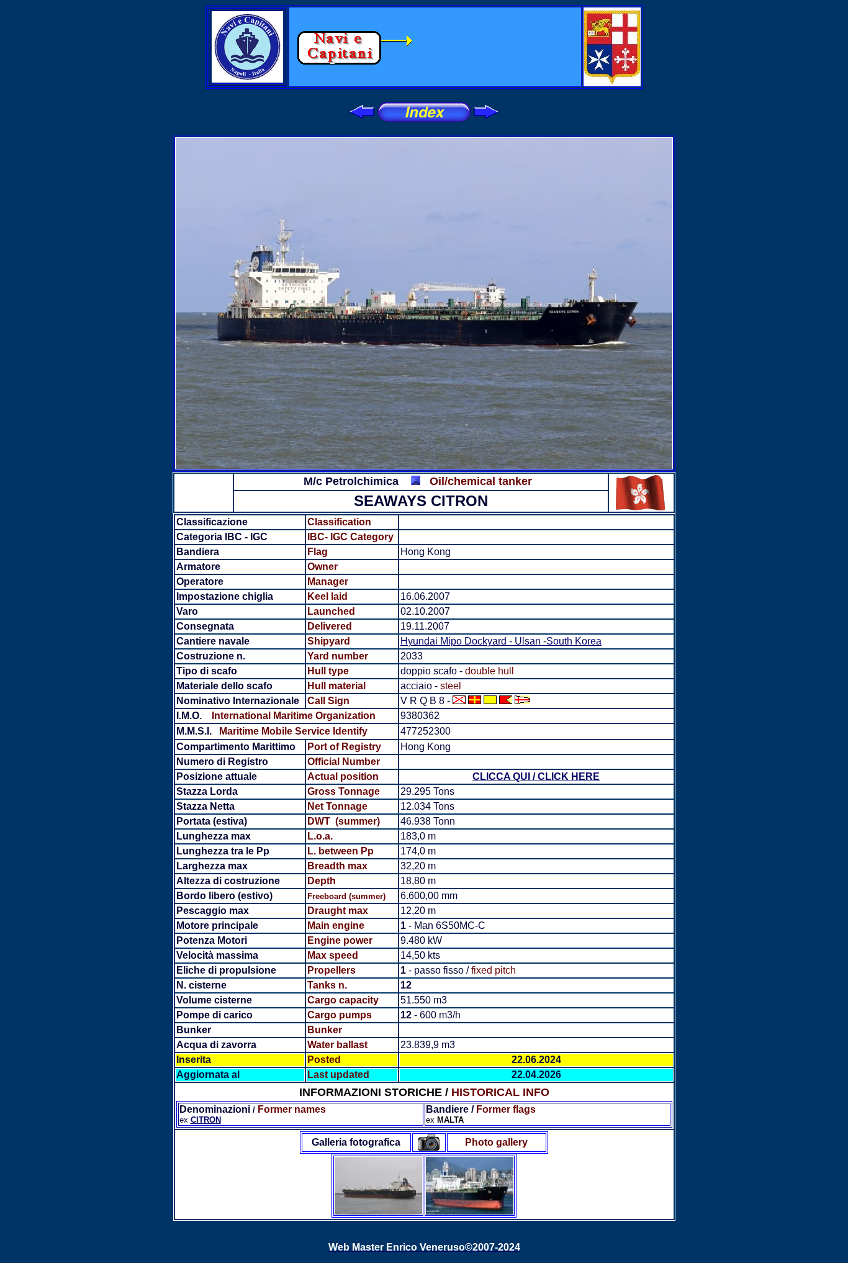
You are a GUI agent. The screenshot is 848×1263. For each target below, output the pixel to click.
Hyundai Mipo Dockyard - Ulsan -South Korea (501, 641)
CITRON (206, 1120)
